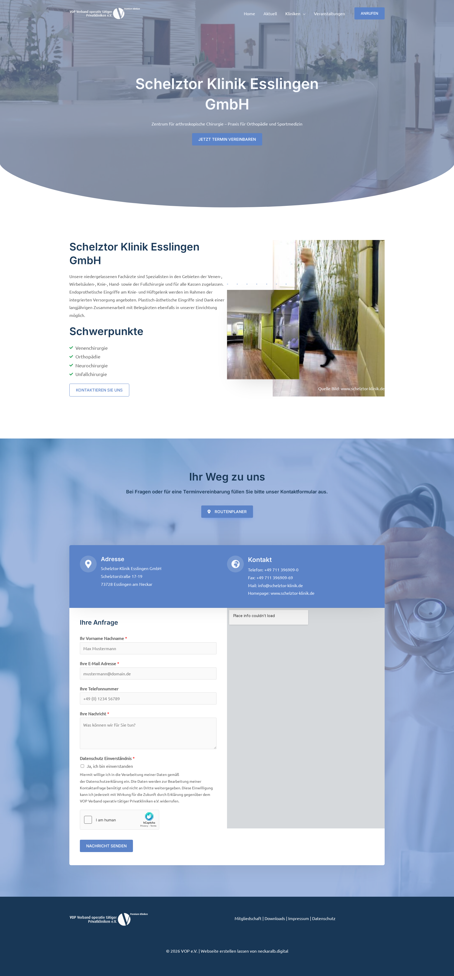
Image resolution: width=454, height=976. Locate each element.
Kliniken (292, 13)
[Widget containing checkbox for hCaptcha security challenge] (119, 820)
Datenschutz (324, 918)
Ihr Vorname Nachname (103, 638)
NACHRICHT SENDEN (106, 845)
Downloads (275, 918)
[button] (369, 13)
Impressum (298, 918)
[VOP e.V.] (104, 12)
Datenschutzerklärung (104, 781)
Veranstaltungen (329, 13)
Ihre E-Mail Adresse (99, 663)
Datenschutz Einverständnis (107, 758)
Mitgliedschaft (248, 918)
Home (249, 13)
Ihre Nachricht (94, 713)
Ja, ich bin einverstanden (110, 766)
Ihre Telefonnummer (99, 688)
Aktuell (270, 13)
